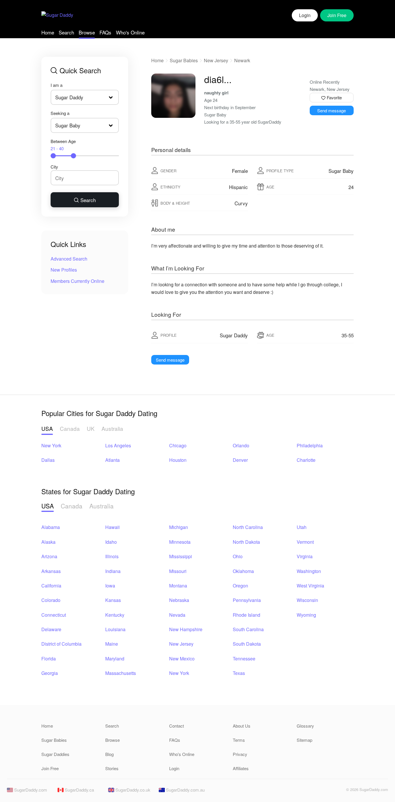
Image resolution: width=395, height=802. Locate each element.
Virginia (305, 556)
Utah (302, 527)
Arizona (49, 556)
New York (51, 445)
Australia (112, 428)
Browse (87, 32)
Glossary (305, 726)
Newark (242, 60)
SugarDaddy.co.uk (132, 790)
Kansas (113, 600)
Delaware (51, 629)
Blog (109, 754)
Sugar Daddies (55, 754)
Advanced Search (69, 258)
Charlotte (306, 460)
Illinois (112, 556)
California (51, 585)
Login (305, 15)
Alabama (50, 527)
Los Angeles (118, 445)
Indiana (113, 571)
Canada (70, 428)
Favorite (334, 97)
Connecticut (53, 614)
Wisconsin (307, 600)
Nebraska (179, 600)
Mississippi (180, 556)
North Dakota (246, 542)
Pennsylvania (247, 600)
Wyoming (306, 614)
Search (66, 32)
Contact (176, 726)
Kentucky (114, 614)
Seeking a (60, 113)
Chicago (178, 445)
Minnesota (180, 542)
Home (47, 32)
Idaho (111, 542)
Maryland (114, 658)
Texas (239, 673)
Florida (48, 658)
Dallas (48, 460)
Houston (178, 460)
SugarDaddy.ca (79, 790)
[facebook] (328, 791)
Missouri (178, 571)
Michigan (178, 527)
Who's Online (130, 32)
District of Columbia (61, 643)
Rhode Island (246, 614)
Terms (239, 740)
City (54, 167)
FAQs (105, 32)
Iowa (110, 585)
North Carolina (248, 527)
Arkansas (51, 571)
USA (47, 428)
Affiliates (241, 768)
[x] (338, 791)
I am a (56, 85)
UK (91, 428)
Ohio (238, 556)
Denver (240, 460)
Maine (111, 643)
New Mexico (182, 658)
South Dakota (247, 643)
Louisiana (115, 629)
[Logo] (57, 15)
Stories (112, 768)
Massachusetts (120, 673)
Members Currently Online (77, 281)
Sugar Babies (184, 60)
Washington (309, 571)
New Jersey (216, 60)
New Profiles (64, 269)
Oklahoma (243, 571)
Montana (178, 585)
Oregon (240, 585)
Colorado (50, 600)
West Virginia (310, 585)
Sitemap (304, 740)
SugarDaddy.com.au (185, 790)
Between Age (63, 144)
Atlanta (112, 460)
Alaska (48, 542)
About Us (241, 726)
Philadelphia (310, 445)
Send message (331, 110)
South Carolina (248, 629)
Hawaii (112, 527)
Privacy (240, 754)
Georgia (49, 673)
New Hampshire (185, 629)
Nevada (177, 614)
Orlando (241, 445)
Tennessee (244, 658)
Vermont (305, 542)
